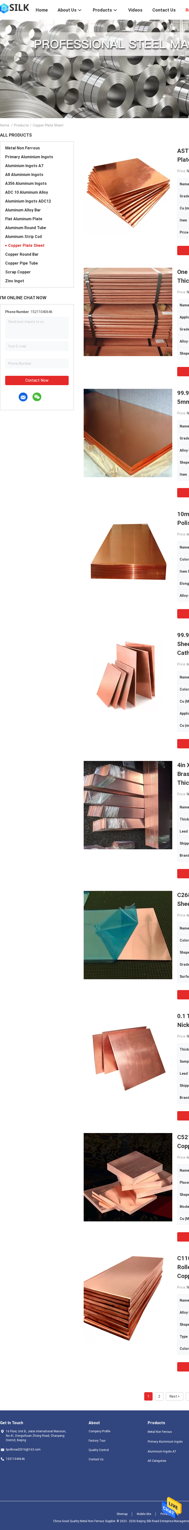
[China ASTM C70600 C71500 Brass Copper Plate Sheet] (128, 191)
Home (4, 125)
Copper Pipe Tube (21, 263)
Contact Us (96, 1459)
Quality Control (99, 1450)
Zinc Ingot (14, 281)
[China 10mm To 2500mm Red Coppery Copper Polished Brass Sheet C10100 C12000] (128, 554)
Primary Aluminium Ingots (29, 157)
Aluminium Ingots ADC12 (28, 201)
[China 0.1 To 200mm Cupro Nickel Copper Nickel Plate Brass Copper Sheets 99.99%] (128, 1056)
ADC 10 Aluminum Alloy (26, 192)
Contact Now (36, 380)
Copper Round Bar (22, 254)
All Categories (157, 1461)
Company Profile (99, 1431)
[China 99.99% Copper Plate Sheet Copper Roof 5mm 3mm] (128, 433)
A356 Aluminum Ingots (26, 183)
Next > (175, 1396)
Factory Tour (97, 1440)
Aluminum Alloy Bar (23, 210)
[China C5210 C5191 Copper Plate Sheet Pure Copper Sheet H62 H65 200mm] (128, 1177)
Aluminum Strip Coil (23, 236)
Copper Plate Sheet (26, 245)
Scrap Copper (18, 272)
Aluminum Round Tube (25, 227)
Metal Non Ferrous (22, 148)
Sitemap (122, 1514)
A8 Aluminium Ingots (24, 174)
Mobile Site (144, 1514)
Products (21, 125)
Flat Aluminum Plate (23, 219)
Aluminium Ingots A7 (24, 165)
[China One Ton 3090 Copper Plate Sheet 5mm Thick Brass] (128, 312)
